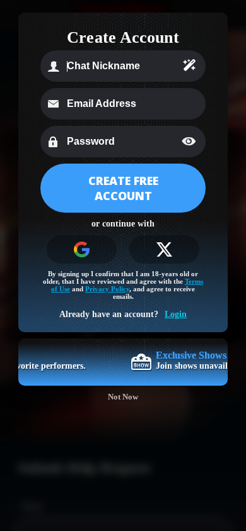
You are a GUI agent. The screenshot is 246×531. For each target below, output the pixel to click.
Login (176, 314)
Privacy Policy (107, 289)
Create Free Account (123, 188)
